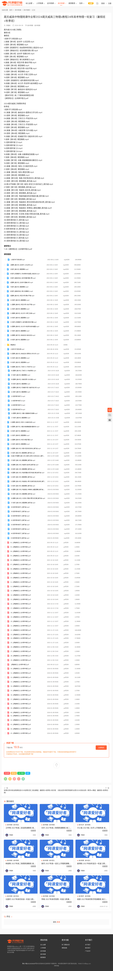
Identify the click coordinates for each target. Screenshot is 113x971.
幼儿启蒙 (29, 3)
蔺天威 (14, 773)
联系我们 (87, 948)
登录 (58, 922)
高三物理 (21, 773)
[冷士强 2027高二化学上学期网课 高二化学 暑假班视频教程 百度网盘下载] (92, 813)
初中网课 (50, 3)
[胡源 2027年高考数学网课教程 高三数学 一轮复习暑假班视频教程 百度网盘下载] (92, 884)
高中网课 (61, 3)
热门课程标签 (66, 945)
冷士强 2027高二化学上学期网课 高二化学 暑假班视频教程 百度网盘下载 (92, 828)
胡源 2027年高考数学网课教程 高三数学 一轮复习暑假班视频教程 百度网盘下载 (92, 899)
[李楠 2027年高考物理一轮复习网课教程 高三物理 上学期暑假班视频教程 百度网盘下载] (56, 884)
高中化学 (81, 825)
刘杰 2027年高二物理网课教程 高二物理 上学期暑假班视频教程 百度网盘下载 (56, 828)
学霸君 (8, 25)
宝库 (81, 3)
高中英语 (16, 825)
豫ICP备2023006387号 (29, 963)
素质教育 (72, 3)
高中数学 (81, 896)
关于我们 (87, 945)
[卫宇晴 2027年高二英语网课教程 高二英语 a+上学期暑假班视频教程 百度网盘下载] (21, 813)
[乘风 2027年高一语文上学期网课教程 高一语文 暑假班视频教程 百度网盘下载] (56, 849)
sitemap (56, 965)
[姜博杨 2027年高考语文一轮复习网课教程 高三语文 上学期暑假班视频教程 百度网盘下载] (92, 849)
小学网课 (39, 3)
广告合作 (87, 951)
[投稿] (97, 3)
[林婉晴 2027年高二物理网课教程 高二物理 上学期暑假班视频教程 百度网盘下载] (21, 849)
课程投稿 (64, 948)
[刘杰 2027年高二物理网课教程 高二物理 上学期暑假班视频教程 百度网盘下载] (56, 813)
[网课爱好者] (12, 3)
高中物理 (30, 25)
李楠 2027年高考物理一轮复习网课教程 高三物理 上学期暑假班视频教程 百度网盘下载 (56, 899)
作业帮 (7, 773)
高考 (27, 773)
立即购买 (101, 747)
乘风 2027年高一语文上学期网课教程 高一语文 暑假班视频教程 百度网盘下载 (56, 863)
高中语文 (52, 860)
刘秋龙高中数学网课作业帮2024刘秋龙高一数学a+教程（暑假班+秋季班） (83, 790)
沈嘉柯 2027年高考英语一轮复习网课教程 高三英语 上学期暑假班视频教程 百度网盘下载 (20, 899)
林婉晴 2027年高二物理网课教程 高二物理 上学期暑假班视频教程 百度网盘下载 (21, 863)
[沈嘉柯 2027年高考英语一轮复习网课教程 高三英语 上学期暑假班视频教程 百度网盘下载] (21, 884)
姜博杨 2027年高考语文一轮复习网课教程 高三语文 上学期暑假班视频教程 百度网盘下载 (92, 863)
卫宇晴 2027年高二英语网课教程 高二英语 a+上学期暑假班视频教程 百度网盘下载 (21, 828)
